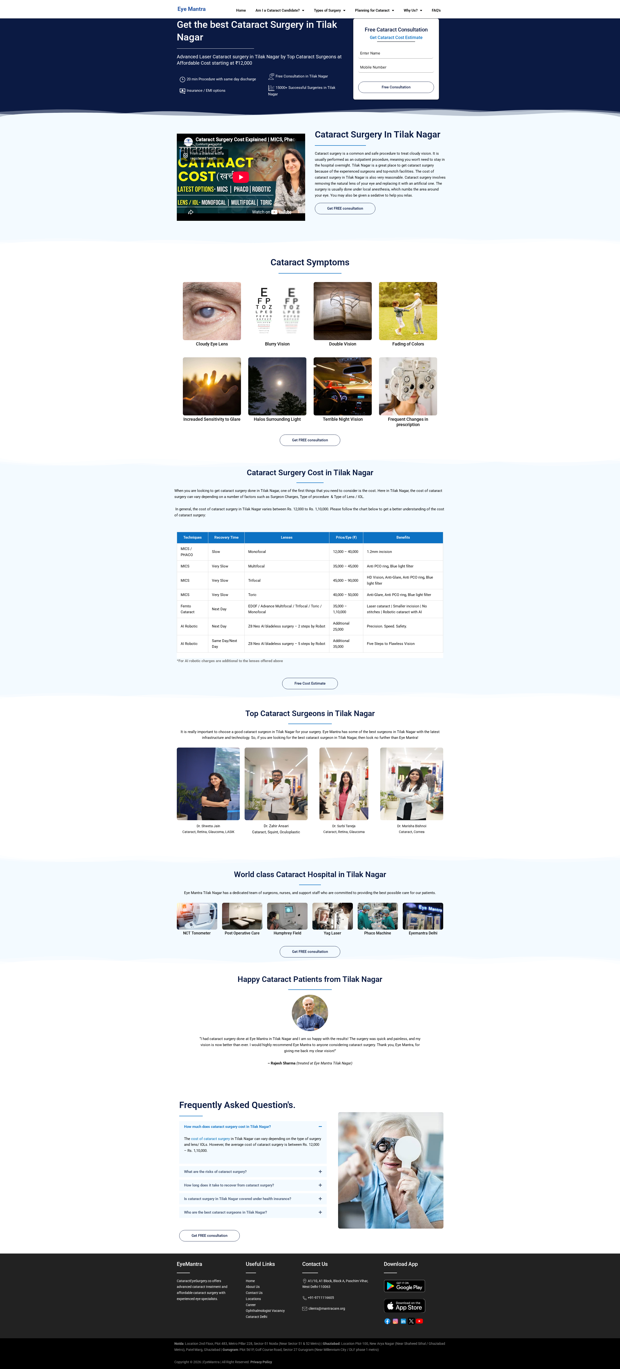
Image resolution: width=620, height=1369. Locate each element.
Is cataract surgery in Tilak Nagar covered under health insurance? (237, 1199)
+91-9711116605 (320, 1298)
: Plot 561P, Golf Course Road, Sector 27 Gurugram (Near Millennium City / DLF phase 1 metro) (301, 1350)
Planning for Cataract (372, 10)
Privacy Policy (261, 1362)
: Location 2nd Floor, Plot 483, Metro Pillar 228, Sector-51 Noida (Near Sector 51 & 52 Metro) (247, 1344)
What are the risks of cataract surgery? (215, 1172)
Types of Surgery (327, 10)
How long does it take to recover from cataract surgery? (229, 1185)
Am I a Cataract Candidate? (278, 10)
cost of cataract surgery (210, 1139)
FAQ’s (436, 10)
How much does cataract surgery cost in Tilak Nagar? (227, 1126)
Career (251, 1305)
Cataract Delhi (256, 1317)
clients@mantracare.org (326, 1308)
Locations (253, 1299)
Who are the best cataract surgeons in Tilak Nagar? (225, 1212)
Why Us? (411, 10)
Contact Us (254, 1293)
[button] (253, 1126)
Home (241, 10)
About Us (253, 1287)
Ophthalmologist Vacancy (265, 1311)
